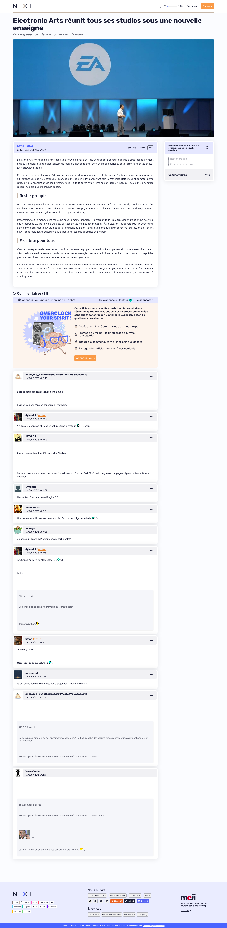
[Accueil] (22, 6)
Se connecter (144, 300)
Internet (17, 907)
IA (52, 902)
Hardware (44, 902)
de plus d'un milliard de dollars (43, 186)
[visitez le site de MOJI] (188, 899)
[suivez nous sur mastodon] (95, 901)
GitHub (131, 901)
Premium (207, 6)
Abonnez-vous (85, 358)
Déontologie (94, 914)
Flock (34, 902)
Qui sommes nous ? (97, 895)
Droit (16, 902)
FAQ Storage (129, 914)
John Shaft (32, 507)
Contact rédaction (117, 895)
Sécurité (17, 911)
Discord (144, 901)
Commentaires (177, 174)
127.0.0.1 (30, 436)
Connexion (192, 6)
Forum (147, 895)
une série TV (80, 178)
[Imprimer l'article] (150, 147)
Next (35, 907)
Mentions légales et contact (154, 926)
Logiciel (27, 907)
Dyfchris (30, 486)
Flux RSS (118, 901)
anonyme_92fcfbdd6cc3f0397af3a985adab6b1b (56, 374)
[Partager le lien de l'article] (206, 148)
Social (42, 907)
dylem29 (30, 415)
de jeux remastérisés (58, 182)
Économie (25, 902)
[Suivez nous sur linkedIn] (107, 901)
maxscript (31, 673)
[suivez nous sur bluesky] (90, 901)
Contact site (135, 895)
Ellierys (30, 528)
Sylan (28, 638)
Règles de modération (111, 914)
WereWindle (32, 771)
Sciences (52, 907)
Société (27, 911)
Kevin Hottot (25, 145)
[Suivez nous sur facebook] (101, 901)
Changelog (142, 914)
